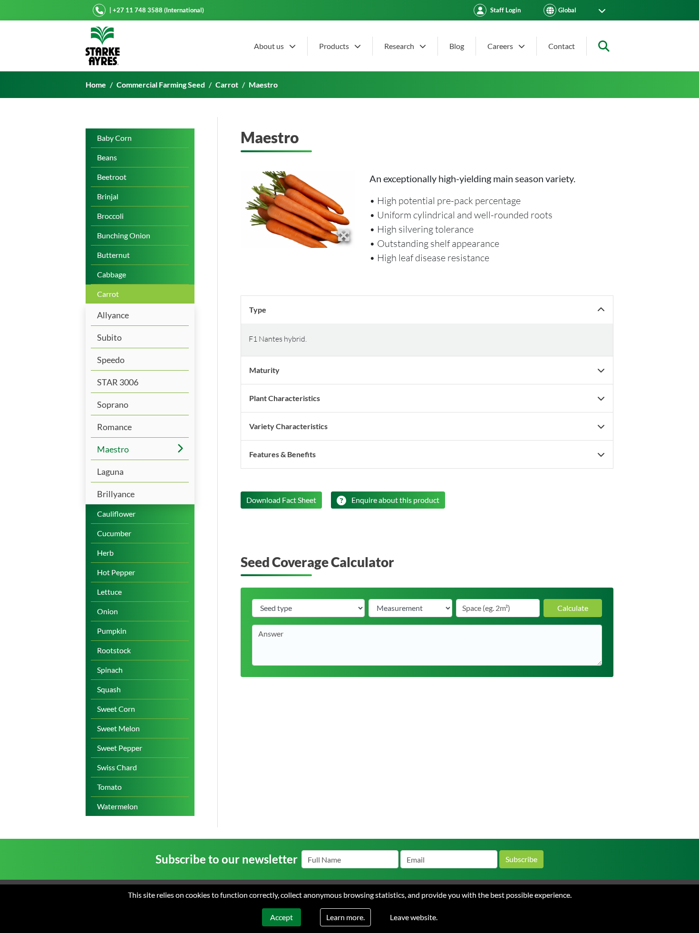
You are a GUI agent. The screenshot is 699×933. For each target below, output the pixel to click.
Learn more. (345, 917)
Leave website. (413, 917)
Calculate (572, 607)
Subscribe (521, 859)
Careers (501, 45)
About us (269, 45)
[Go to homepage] (103, 46)
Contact (561, 45)
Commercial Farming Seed (160, 84)
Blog (456, 45)
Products (334, 45)
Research (400, 45)
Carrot (226, 84)
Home (96, 84)
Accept (281, 917)
